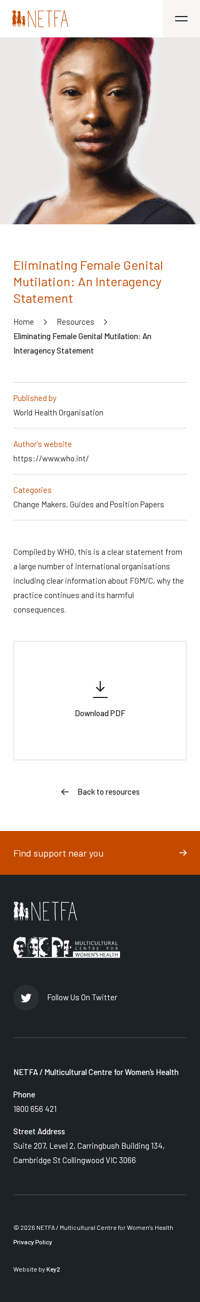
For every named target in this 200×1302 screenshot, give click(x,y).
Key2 (53, 1269)
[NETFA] (45, 911)
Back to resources (108, 791)
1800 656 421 (35, 1108)
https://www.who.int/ (51, 458)
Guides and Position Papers (117, 504)
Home (23, 321)
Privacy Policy (32, 1241)
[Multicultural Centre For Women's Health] (66, 947)
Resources (75, 321)
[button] (181, 18)
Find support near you (58, 853)
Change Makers (39, 504)
